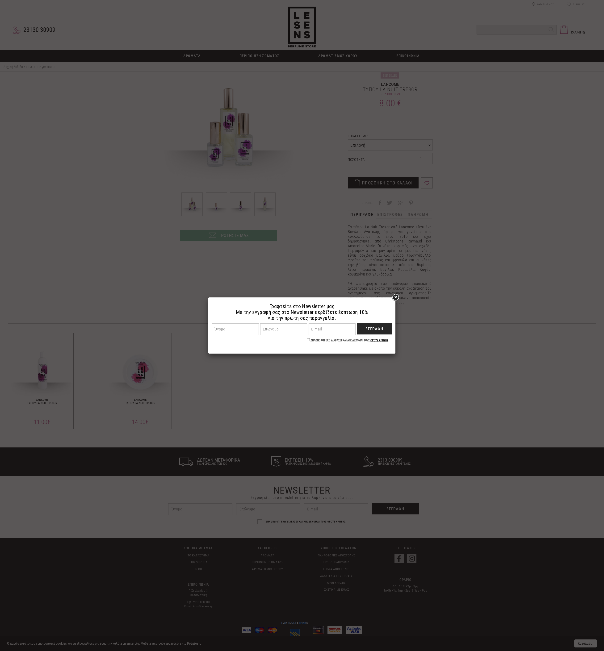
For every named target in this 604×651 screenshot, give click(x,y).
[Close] (395, 297)
